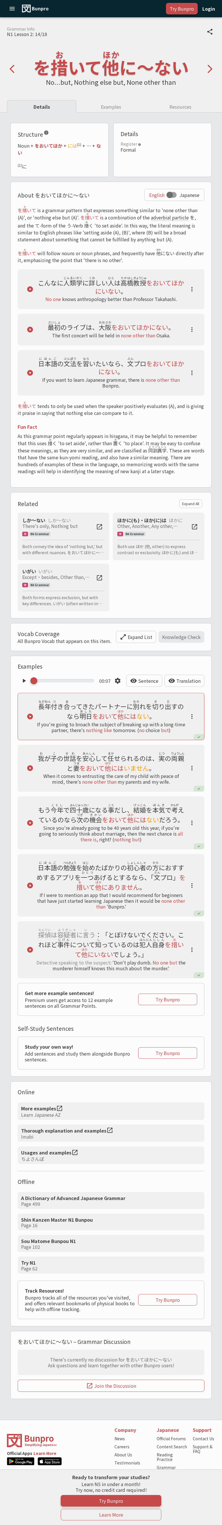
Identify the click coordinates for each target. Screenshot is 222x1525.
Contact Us (203, 1438)
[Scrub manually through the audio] (64, 680)
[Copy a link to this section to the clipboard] (53, 133)
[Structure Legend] (46, 134)
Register (129, 144)
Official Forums (171, 1438)
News (119, 1438)
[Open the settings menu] (117, 681)
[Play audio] (30, 289)
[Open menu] (12, 8)
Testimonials (127, 1463)
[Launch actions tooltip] (192, 289)
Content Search (172, 1446)
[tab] (41, 106)
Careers (122, 1446)
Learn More (45, 1453)
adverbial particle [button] (170, 217)
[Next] (210, 69)
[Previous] (12, 69)
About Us (123, 1455)
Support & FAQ (202, 1449)
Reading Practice (165, 1457)
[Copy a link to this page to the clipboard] (210, 32)
